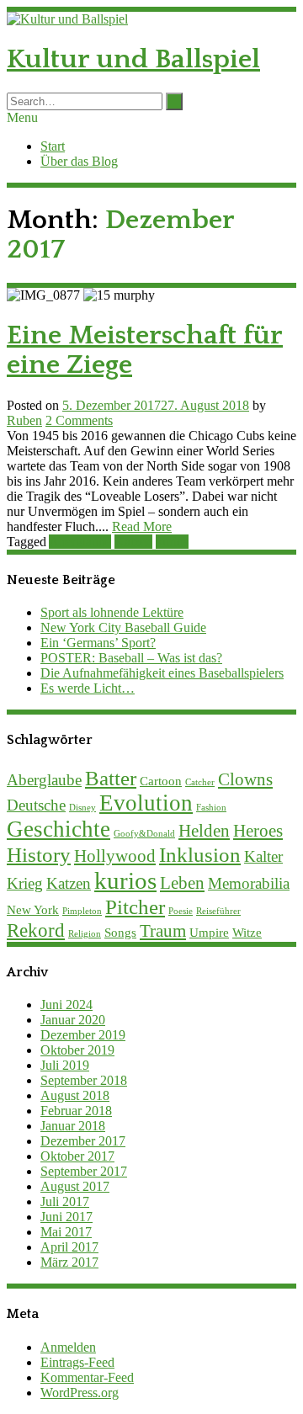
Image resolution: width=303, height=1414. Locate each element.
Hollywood (115, 856)
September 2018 (83, 1080)
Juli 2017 (64, 1201)
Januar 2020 (72, 1020)
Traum (163, 931)
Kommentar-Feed (87, 1377)
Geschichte (58, 829)
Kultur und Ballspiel (133, 59)
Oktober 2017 (77, 1156)
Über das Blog (79, 161)
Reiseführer (218, 911)
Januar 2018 (72, 1126)
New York (33, 909)
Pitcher (135, 906)
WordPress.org (79, 1392)
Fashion (211, 807)
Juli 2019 (64, 1065)
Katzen (133, 541)
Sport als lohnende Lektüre (111, 612)
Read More (142, 526)
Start (52, 146)
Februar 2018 (76, 1110)
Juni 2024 (66, 1004)
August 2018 (74, 1095)
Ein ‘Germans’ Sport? (98, 642)
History (39, 854)
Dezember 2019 (82, 1035)
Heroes (258, 831)
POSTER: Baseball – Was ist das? (131, 658)
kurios (172, 541)
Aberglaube (80, 541)
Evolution (146, 803)
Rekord (36, 930)
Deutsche (36, 805)
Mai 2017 (66, 1232)
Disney (82, 807)
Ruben (24, 420)
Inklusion (200, 854)
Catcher (200, 782)
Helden (204, 831)
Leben (182, 883)
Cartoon (161, 780)
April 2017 (69, 1247)
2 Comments (79, 420)
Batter (110, 777)
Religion (84, 933)
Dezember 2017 (82, 1141)
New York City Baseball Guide (123, 627)
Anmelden (68, 1347)
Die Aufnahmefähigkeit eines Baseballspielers (162, 673)
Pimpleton (82, 911)
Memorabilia (249, 883)
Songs (120, 932)
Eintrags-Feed (77, 1362)
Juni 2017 (66, 1216)
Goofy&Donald (144, 833)
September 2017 (83, 1171)
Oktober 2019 (77, 1050)
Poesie (180, 911)
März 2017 (69, 1262)
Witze (247, 932)
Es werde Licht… (87, 688)
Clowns (245, 779)
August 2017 (74, 1186)
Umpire (209, 932)
